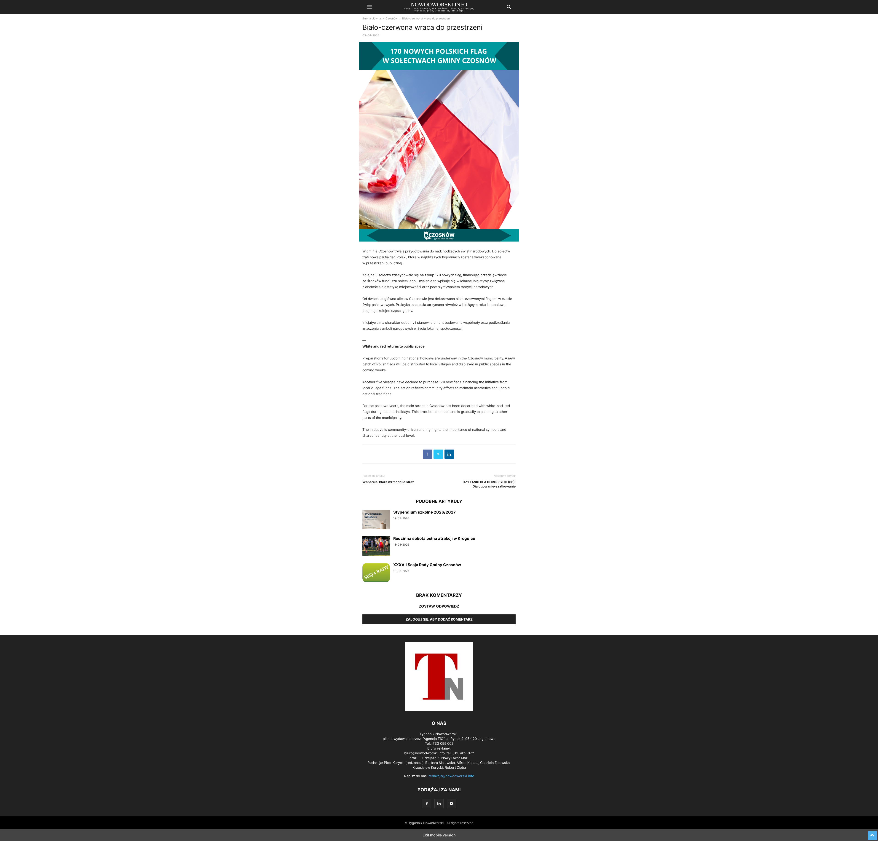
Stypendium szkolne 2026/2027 (424, 512)
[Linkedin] (449, 454)
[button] (369, 7)
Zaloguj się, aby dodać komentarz (439, 619)
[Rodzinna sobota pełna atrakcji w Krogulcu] (376, 546)
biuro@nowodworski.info (424, 753)
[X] (438, 454)
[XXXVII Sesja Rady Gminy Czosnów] (376, 572)
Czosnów (391, 18)
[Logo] (439, 709)
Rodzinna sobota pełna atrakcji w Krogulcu (434, 538)
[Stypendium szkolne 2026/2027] (376, 520)
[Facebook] (427, 454)
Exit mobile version (439, 835)
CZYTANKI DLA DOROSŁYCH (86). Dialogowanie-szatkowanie (489, 484)
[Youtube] (451, 803)
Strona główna (371, 18)
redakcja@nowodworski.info (451, 776)
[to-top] (872, 833)
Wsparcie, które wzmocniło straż (388, 482)
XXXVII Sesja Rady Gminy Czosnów (427, 564)
